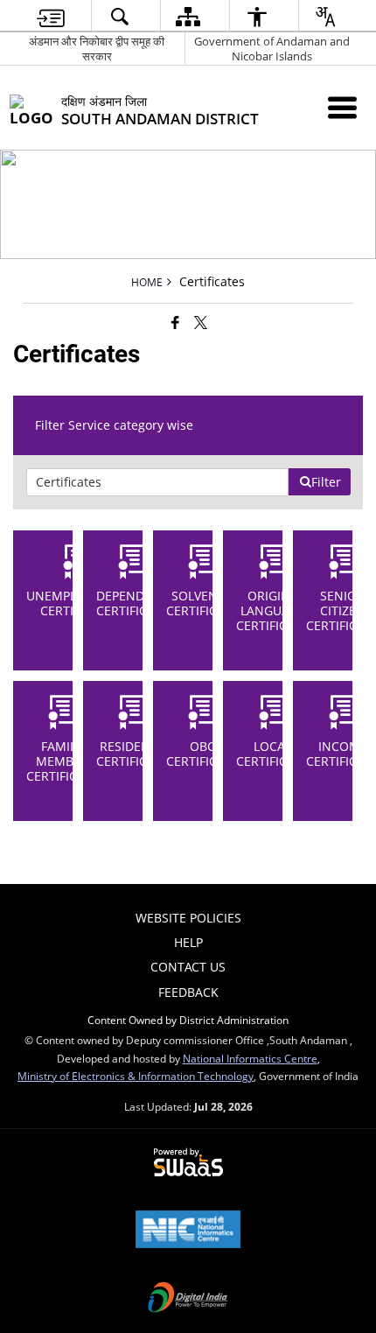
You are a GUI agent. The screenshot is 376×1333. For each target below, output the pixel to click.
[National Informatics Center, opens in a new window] (188, 1230)
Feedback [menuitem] (188, 992)
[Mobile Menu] (342, 107)
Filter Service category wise (114, 425)
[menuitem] (51, 16)
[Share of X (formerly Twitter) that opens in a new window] (201, 322)
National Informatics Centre (250, 1058)
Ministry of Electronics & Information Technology (135, 1076)
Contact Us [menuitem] (188, 966)
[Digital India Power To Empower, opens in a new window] (188, 1299)
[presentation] (157, 482)
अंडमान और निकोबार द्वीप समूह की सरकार (96, 48)
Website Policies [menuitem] (188, 917)
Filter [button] (326, 482)
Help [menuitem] (188, 942)
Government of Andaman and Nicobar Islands (272, 48)
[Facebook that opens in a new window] (175, 322)
